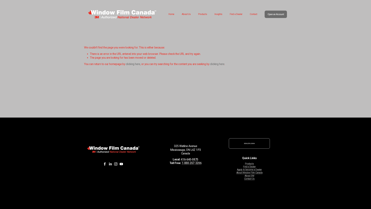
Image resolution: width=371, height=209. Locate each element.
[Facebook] (105, 164)
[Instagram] (116, 164)
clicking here (133, 64)
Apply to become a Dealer (249, 169)
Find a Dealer (236, 14)
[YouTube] (121, 164)
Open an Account (276, 14)
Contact (253, 14)
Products (249, 163)
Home (171, 14)
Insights (218, 14)
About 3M (249, 175)
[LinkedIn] (110, 164)
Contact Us (249, 178)
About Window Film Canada (249, 172)
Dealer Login (249, 143)
